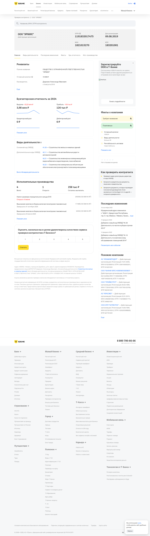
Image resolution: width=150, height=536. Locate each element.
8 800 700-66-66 (126, 340)
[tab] (17, 55)
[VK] (123, 532)
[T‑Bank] (19, 3)
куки (139, 523)
